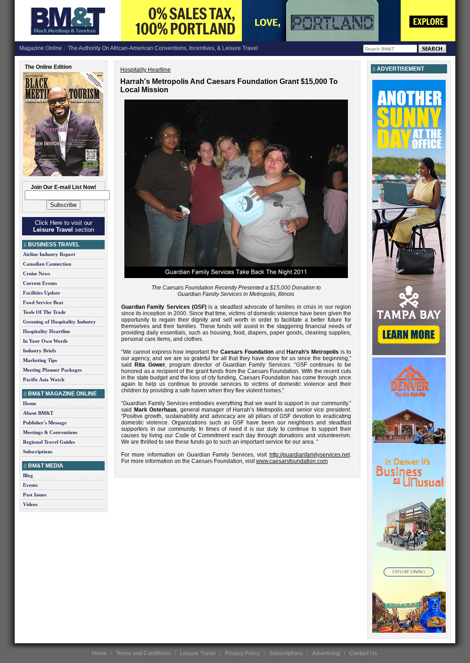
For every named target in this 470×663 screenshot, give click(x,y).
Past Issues (34, 494)
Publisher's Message (45, 422)
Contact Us (363, 653)
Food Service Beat (43, 302)
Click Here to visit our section (63, 226)
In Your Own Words (45, 341)
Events (30, 485)
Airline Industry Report (49, 254)
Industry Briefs (39, 350)
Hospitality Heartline (46, 331)
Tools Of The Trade (44, 312)
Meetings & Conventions (50, 432)
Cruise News (36, 273)
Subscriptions (37, 451)
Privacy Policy (242, 653)
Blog (28, 475)
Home (29, 403)
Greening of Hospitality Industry (59, 321)
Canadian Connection (47, 264)
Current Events (40, 283)
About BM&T (38, 413)
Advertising (326, 653)
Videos (30, 504)
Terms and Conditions (143, 653)
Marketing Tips (40, 360)
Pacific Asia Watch (43, 379)
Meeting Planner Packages (52, 370)
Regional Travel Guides (49, 442)
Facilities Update (41, 292)
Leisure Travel (198, 653)
